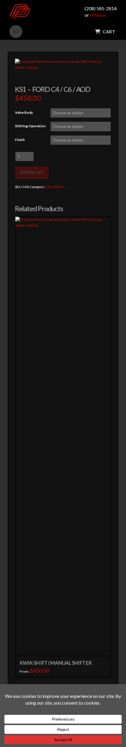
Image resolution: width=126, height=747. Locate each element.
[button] (15, 31)
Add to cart (32, 172)
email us (98, 15)
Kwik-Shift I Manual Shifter (55, 663)
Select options (65, 645)
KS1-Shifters (55, 187)
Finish (20, 139)
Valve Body (24, 112)
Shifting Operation (30, 126)
